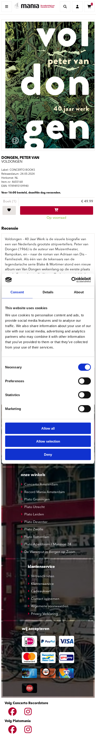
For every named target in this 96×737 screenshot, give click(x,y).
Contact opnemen (45, 599)
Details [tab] (48, 292)
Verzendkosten (42, 576)
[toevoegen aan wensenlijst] (9, 210)
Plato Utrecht (34, 507)
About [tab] (79, 292)
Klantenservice (42, 584)
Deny (48, 454)
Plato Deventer (35, 522)
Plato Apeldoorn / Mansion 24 (47, 544)
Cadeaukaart (41, 591)
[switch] (84, 380)
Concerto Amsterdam (41, 484)
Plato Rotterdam (36, 537)
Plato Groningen (37, 499)
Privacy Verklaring (44, 614)
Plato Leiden (34, 514)
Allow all (48, 428)
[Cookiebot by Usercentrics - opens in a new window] (71, 280)
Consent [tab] (17, 292)
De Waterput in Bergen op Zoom (49, 552)
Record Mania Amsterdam (44, 492)
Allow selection (48, 441)
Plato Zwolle (33, 529)
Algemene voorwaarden (49, 606)
